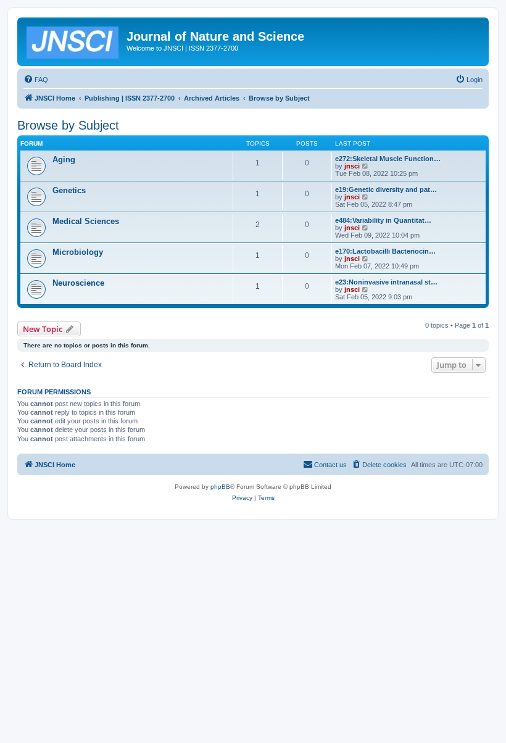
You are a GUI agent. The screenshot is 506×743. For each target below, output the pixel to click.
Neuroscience (78, 283)
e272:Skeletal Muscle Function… (388, 158)
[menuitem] (35, 79)
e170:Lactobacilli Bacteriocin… (385, 251)
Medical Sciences (85, 221)
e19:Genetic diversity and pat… (386, 189)
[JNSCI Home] (73, 40)
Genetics (69, 190)
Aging (63, 159)
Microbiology (77, 252)
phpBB (220, 486)
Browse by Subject (68, 125)
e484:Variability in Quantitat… (383, 220)
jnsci (352, 166)
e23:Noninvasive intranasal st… (386, 282)
